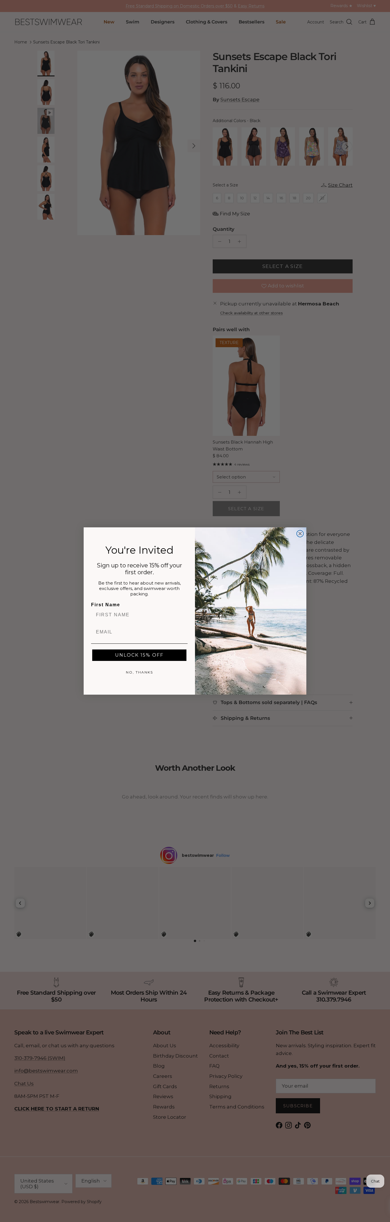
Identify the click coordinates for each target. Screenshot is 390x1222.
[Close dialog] (300, 533)
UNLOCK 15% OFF (139, 655)
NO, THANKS (139, 672)
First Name (105, 604)
